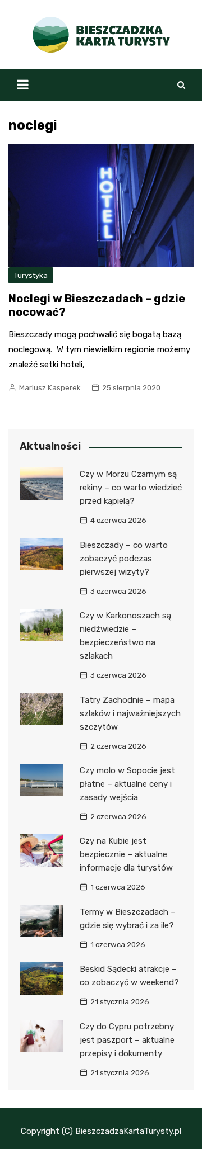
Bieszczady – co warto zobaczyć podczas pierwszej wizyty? (124, 558)
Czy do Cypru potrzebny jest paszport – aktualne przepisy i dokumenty (127, 1040)
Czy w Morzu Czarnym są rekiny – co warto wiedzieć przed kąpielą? (131, 487)
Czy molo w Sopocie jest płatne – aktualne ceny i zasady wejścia (127, 783)
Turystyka (31, 275)
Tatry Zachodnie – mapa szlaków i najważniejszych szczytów (130, 713)
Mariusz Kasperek (50, 388)
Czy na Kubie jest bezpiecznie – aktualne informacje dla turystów (126, 854)
